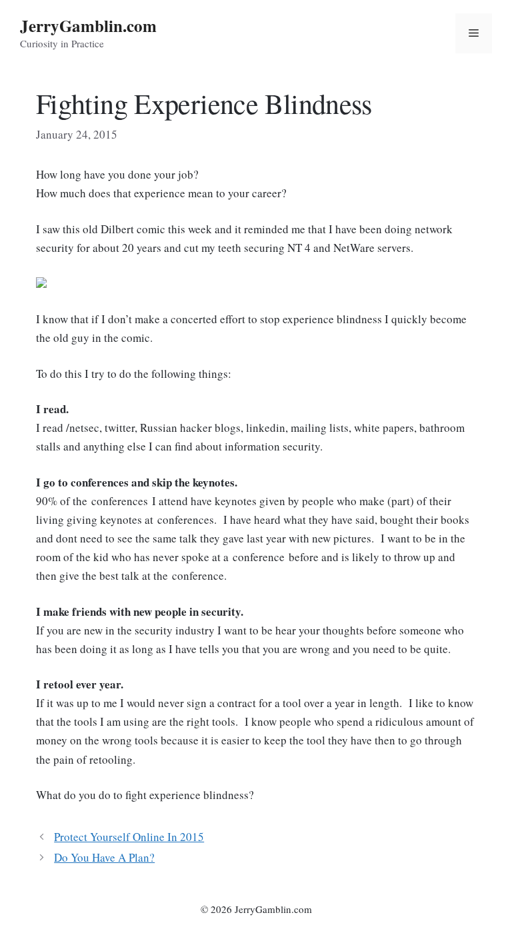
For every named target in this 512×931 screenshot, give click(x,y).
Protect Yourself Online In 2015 (129, 836)
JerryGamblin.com (88, 25)
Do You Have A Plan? (104, 857)
